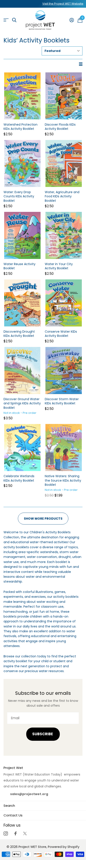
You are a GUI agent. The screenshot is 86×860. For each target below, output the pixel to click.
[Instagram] (6, 833)
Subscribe (43, 734)
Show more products (43, 518)
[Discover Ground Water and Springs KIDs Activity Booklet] (22, 370)
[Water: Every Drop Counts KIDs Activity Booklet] (22, 163)
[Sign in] (71, 20)
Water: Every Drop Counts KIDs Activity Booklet (19, 196)
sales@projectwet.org (29, 794)
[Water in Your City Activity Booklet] (63, 235)
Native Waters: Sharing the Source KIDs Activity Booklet (63, 480)
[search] (14, 20)
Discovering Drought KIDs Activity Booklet (19, 334)
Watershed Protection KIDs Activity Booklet (20, 127)
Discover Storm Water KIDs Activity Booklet (62, 401)
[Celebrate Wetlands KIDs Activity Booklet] (22, 447)
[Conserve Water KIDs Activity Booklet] (63, 302)
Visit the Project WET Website (62, 4)
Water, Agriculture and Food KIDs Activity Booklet (62, 196)
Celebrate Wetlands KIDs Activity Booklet (19, 478)
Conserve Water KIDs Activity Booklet (61, 334)
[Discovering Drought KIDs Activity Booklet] (22, 302)
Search (9, 805)
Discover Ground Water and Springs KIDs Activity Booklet (22, 403)
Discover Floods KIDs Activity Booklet (60, 127)
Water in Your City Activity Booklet (59, 266)
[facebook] (15, 833)
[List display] (80, 64)
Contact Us (13, 815)
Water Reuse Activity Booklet (20, 266)
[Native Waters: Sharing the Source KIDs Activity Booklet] (63, 447)
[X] (25, 833)
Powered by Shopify (63, 847)
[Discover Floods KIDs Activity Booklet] (63, 95)
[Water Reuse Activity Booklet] (22, 235)
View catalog (6, 20)
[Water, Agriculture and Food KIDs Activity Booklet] (63, 163)
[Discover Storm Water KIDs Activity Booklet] (63, 370)
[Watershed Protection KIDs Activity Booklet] (22, 95)
